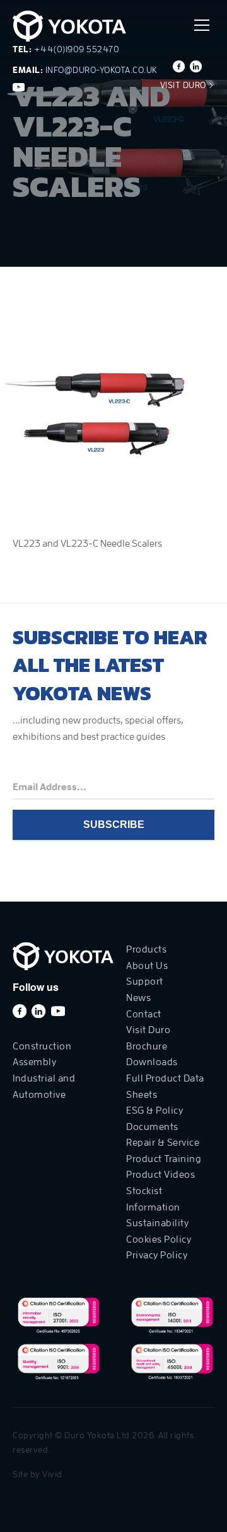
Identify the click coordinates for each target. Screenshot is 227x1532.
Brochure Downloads (152, 1054)
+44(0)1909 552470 (77, 49)
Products (146, 949)
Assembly (34, 1062)
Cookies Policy (158, 1239)
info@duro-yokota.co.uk (101, 69)
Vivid (52, 1474)
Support (144, 981)
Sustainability (157, 1223)
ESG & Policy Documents (154, 1118)
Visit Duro (184, 85)
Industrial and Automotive (44, 1086)
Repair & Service (162, 1143)
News (138, 998)
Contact (143, 1014)
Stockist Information (153, 1199)
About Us (147, 966)
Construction (42, 1046)
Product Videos (160, 1175)
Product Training (163, 1159)
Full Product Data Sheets (165, 1086)
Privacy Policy (156, 1255)
